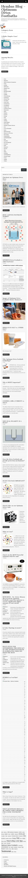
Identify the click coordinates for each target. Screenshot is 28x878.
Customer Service (7, 108)
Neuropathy (6, 134)
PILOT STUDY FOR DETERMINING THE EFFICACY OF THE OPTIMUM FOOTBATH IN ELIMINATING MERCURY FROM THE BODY (13, 649)
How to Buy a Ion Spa (15, 841)
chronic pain (22, 834)
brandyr (5, 482)
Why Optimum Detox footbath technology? (13, 360)
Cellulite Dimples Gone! (9, 36)
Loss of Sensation (7, 128)
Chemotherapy (7, 96)
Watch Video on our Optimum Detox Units (13, 506)
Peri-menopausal (7, 142)
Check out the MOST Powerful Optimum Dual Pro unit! (13, 555)
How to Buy (6, 123)
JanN (3, 58)
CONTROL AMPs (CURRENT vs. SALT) (13, 401)
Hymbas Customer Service (9, 125)
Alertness (6, 80)
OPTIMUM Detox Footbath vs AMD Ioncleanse (12, 260)
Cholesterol (6, 97)
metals (5, 843)
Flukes (5, 119)
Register (5, 863)
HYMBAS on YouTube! (10, 677)
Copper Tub (6, 106)
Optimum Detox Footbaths (9, 845)
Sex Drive (7, 848)
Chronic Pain (6, 99)
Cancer (5, 92)
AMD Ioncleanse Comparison (10, 82)
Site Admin (6, 864)
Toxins (5, 157)
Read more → (4, 52)
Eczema (5, 114)
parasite (12, 847)
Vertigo (5, 159)
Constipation (6, 105)
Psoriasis (6, 144)
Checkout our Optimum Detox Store (13, 178)
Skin (5, 150)
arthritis (20, 832)
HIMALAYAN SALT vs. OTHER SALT (13, 328)
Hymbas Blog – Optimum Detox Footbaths (13, 11)
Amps (5, 83)
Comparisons (6, 103)
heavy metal (3, 841)
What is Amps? (8, 792)
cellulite (12, 834)
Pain (5, 139)
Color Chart (6, 102)
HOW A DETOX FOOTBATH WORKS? (12, 215)
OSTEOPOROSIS (7, 137)
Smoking (6, 153)
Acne (5, 79)
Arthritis (5, 85)
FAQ (5, 117)
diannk (3, 37)
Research (6, 147)
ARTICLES (6, 86)
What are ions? (8, 531)
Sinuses (5, 148)
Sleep (5, 151)
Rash (5, 145)
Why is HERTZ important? (12, 382)
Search (2, 167)
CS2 (4, 362)
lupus (5, 130)
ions (5, 126)
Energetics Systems (8, 838)
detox (5, 111)
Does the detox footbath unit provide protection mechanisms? (14, 460)
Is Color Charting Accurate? (12, 628)
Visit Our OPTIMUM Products (10, 866)
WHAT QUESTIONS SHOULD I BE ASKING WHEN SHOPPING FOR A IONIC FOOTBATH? (13, 810)
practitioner (15, 847)
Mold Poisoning (7, 131)
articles (23, 832)
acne (2, 832)
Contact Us (6, 859)
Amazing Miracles (7, 57)
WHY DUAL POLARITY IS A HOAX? (12, 422)
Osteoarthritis (7, 136)
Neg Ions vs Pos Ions (8, 133)
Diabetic (5, 113)
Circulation (6, 100)
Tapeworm (16, 848)
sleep (13, 848)
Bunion (5, 89)
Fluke (21, 838)
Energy (5, 116)
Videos (5, 160)
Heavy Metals (7, 122)
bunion (6, 834)
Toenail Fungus (7, 156)
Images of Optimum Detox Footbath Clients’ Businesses (12, 299)
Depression (6, 109)
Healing (5, 120)
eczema (3, 838)
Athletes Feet (6, 88)
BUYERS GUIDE (7, 91)
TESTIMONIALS (7, 154)
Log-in (5, 861)
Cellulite (5, 94)
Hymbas (24, 841)
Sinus (10, 848)
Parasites (6, 140)
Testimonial (6, 851)
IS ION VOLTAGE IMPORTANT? (14, 481)
